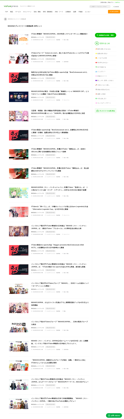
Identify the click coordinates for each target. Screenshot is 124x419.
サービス (18, 11)
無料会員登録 (114, 11)
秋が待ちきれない (102, 62)
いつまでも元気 (102, 58)
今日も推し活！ (102, 98)
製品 (11, 11)
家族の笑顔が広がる (103, 89)
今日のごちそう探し (103, 85)
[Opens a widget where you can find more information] (114, 415)
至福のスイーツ (102, 76)
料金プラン (111, 2)
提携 (74, 11)
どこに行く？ (101, 71)
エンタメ (87, 11)
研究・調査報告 (48, 11)
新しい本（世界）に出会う (105, 80)
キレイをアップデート (104, 103)
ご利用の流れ (103, 2)
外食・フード (59, 11)
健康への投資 (101, 94)
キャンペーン (27, 11)
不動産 (80, 11)
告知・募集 (37, 11)
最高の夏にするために (104, 49)
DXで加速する (101, 67)
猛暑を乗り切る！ (102, 53)
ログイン (117, 2)
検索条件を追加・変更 (106, 35)
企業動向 (68, 11)
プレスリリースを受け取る (107, 111)
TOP (6, 11)
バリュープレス (11, 6)
